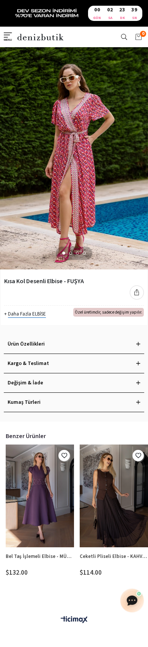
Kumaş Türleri (24, 402)
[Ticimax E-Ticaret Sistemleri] (74, 620)
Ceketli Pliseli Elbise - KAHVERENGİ (114, 556)
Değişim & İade (25, 383)
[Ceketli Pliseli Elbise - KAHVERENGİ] (114, 496)
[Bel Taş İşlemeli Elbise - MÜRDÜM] (40, 496)
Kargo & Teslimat (28, 363)
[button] (63, 253)
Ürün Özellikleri (26, 344)
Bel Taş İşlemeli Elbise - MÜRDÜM (40, 556)
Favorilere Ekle (64, 455)
